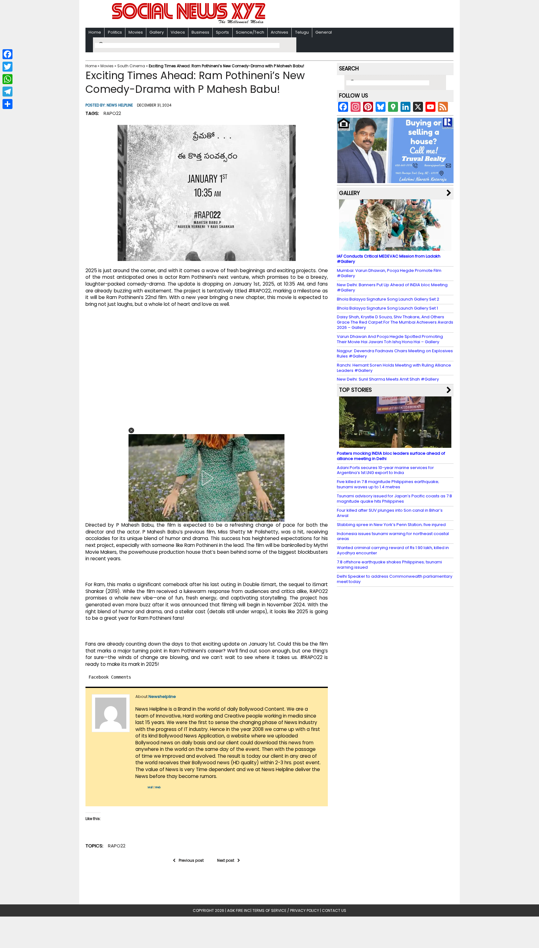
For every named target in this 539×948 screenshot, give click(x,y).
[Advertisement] (350, 14)
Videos (178, 32)
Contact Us (334, 910)
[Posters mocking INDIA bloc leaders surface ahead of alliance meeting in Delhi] (395, 445)
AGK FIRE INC (238, 910)
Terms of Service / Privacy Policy (285, 910)
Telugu (302, 32)
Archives (279, 32)
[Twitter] (7, 66)
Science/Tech (250, 32)
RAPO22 (112, 113)
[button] (131, 430)
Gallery (156, 32)
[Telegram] (7, 91)
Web (158, 787)
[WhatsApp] (7, 79)
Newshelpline (162, 696)
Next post (225, 860)
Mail (150, 787)
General (323, 32)
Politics (115, 32)
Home (95, 32)
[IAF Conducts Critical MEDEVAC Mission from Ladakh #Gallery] (395, 247)
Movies (136, 32)
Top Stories (355, 390)
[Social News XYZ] (189, 22)
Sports (222, 32)
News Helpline (120, 105)
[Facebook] (7, 54)
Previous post (191, 860)
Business (200, 32)
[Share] (7, 104)
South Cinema (131, 66)
